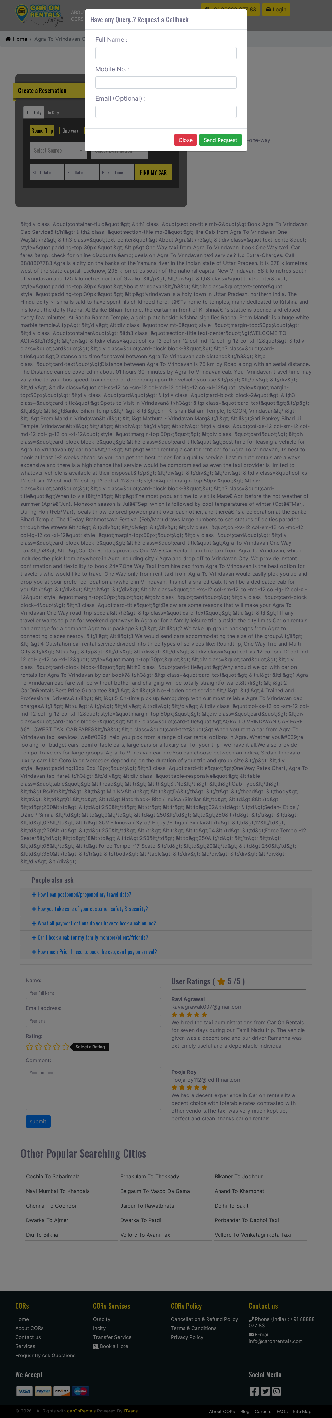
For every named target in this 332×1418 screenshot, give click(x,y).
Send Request (220, 140)
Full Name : (111, 39)
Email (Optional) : (120, 98)
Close (186, 140)
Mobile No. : (112, 69)
